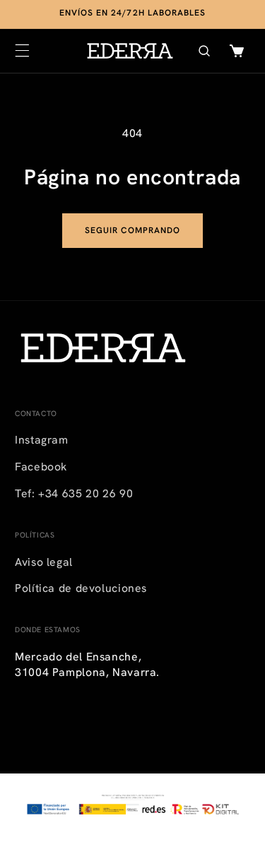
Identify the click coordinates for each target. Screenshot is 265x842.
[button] (22, 51)
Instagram (42, 439)
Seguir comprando (133, 230)
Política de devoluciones (81, 588)
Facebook (41, 466)
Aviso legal (44, 562)
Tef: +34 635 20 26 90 (74, 493)
